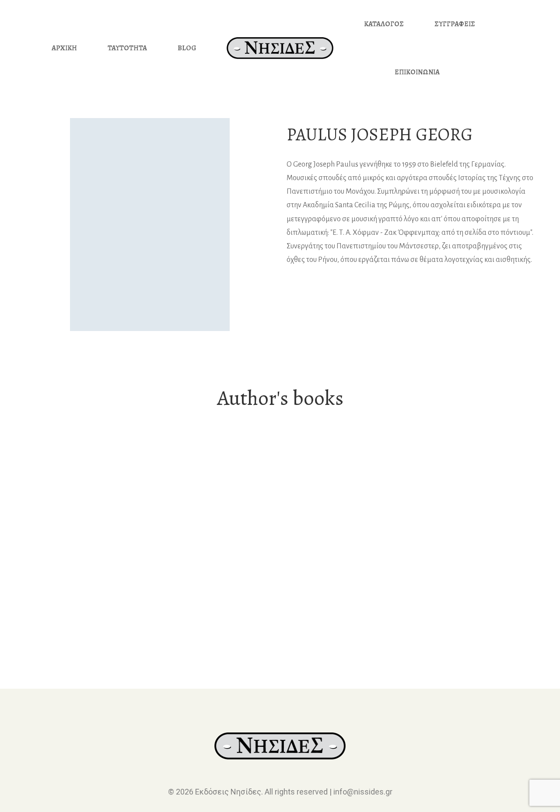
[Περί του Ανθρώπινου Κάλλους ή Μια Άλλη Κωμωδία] (83, 523)
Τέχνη (83, 615)
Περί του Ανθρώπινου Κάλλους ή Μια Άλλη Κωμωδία (83, 635)
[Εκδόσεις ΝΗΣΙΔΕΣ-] (280, 48)
